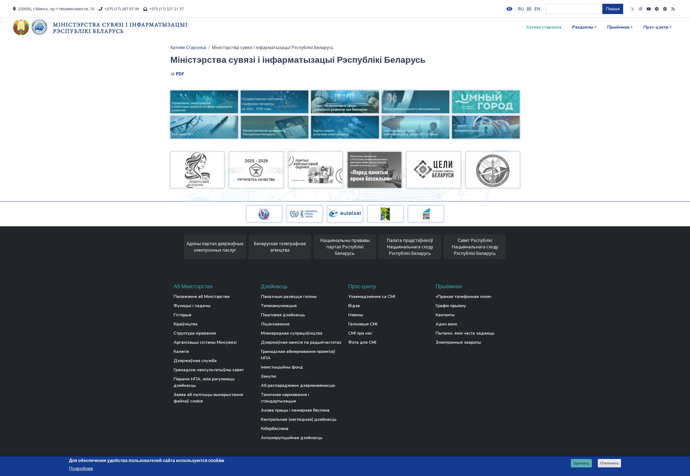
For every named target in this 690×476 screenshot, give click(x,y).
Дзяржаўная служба (195, 361)
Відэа (354, 306)
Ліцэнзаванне (275, 324)
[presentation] (178, 248)
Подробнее (81, 468)
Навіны (355, 315)
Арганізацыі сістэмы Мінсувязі (205, 342)
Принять (581, 463)
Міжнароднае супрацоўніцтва (291, 333)
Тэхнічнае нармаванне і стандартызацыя (285, 398)
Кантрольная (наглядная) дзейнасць (299, 419)
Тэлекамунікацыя (279, 306)
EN (537, 9)
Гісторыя (182, 315)
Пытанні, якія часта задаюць (465, 333)
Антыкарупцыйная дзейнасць (292, 438)
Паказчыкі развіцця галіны (289, 297)
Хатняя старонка (543, 27)
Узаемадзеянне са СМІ (371, 297)
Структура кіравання (195, 333)
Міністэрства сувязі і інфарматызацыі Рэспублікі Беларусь (120, 27)
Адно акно (446, 324)
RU (521, 9)
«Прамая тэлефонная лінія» (463, 297)
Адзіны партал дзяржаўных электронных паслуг (215, 247)
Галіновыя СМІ (362, 324)
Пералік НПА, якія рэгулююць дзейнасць (204, 382)
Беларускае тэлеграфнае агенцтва (280, 247)
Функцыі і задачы (192, 306)
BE (529, 9)
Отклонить (609, 463)
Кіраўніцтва (186, 324)
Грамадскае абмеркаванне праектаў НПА (298, 355)
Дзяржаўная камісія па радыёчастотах (301, 342)
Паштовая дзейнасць (283, 315)
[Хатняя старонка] (33, 27)
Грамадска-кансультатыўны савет (209, 370)
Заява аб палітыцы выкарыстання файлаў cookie (208, 398)
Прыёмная (618, 27)
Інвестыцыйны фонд (282, 367)
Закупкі (268, 376)
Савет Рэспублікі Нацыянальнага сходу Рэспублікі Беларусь (475, 246)
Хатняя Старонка (188, 47)
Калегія (181, 352)
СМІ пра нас (360, 333)
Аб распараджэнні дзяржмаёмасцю (298, 385)
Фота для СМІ (362, 342)
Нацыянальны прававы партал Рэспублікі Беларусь (345, 246)
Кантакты (445, 315)
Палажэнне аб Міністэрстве (202, 297)
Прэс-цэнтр (655, 27)
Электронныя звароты (458, 342)
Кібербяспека (274, 429)
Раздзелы (582, 27)
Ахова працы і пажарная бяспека (295, 410)
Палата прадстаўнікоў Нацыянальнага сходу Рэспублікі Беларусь (410, 246)
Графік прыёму (451, 306)
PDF (180, 74)
